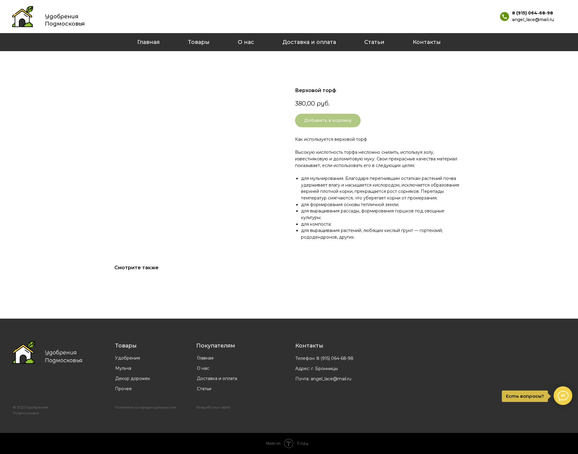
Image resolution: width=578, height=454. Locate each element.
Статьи (374, 42)
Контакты (427, 42)
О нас (246, 42)
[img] (23, 352)
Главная (148, 42)
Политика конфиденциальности (145, 407)
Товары (199, 42)
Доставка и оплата (309, 42)
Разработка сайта (213, 407)
